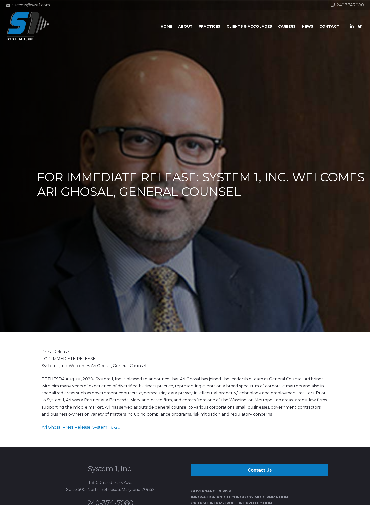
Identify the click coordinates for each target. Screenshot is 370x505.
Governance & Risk (211, 491)
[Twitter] (360, 26)
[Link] (28, 26)
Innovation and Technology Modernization (239, 497)
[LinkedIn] (352, 26)
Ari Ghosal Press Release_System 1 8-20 (81, 427)
